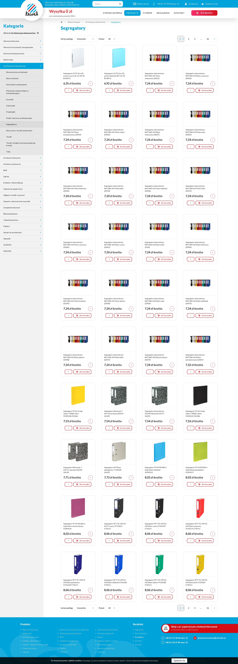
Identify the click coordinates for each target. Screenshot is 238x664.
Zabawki (7, 239)
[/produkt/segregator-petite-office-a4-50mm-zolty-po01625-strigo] (200, 577)
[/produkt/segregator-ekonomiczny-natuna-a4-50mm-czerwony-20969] (200, 70)
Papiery (6, 226)
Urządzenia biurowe (11, 208)
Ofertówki (10, 106)
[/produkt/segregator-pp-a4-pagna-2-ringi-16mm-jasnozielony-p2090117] (200, 464)
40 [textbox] (109, 39)
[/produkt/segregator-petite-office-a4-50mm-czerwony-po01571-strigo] (200, 520)
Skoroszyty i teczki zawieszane (19, 130)
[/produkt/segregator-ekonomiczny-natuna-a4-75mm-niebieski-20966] (159, 183)
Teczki (9, 137)
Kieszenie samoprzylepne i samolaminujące (17, 92)
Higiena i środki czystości (14, 195)
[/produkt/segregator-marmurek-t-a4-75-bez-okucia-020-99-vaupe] (119, 408)
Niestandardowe (10, 214)
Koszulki (9, 99)
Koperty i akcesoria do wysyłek (16, 201)
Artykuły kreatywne (12, 158)
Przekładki (10, 112)
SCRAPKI (7, 245)
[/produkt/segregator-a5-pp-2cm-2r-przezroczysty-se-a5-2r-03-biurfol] (78, 70)
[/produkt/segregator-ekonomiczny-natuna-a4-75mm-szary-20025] (200, 126)
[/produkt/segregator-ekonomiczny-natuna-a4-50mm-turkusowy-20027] (159, 126)
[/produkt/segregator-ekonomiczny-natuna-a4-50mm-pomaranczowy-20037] (200, 351)
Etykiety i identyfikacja (13, 183)
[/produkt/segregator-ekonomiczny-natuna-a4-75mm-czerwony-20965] (78, 239)
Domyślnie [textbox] (81, 39)
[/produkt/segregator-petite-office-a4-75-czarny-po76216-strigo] (119, 520)
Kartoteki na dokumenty (16, 84)
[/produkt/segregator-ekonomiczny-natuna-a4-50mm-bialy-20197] (119, 351)
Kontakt (179, 13)
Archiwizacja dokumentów (14, 66)
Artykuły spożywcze (12, 164)
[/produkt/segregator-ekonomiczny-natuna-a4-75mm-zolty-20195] (200, 183)
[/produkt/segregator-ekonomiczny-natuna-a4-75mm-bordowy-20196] (78, 295)
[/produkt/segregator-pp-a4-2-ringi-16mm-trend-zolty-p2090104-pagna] (78, 408)
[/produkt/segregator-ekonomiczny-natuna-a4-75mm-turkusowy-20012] (159, 70)
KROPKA (7, 251)
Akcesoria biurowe (11, 41)
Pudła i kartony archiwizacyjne (19, 118)
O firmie (147, 13)
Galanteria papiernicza (12, 189)
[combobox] (85, 39)
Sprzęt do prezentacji (12, 232)
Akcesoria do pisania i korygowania (18, 47)
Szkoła (6, 176)
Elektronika (8, 60)
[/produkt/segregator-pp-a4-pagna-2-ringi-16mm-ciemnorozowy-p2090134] (78, 520)
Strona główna (112, 13)
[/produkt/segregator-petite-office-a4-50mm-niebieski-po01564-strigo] (119, 577)
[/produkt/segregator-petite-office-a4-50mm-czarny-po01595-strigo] (159, 520)
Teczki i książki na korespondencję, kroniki (21, 144)
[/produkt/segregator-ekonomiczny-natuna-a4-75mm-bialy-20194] (119, 183)
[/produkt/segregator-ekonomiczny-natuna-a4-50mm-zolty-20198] (159, 239)
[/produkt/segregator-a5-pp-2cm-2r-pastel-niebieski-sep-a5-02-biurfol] (119, 70)
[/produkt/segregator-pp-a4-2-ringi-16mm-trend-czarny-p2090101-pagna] (200, 408)
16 (208, 40)
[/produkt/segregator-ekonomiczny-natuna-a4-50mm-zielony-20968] (78, 351)
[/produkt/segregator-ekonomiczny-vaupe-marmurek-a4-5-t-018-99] (159, 408)
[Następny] (214, 39)
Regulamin (163, 13)
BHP (5, 170)
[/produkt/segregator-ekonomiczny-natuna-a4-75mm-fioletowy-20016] (78, 183)
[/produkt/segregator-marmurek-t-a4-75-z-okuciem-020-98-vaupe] (78, 464)
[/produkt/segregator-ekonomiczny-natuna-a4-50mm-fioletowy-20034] (200, 239)
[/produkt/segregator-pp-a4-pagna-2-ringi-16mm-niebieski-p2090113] (159, 464)
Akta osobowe (12, 78)
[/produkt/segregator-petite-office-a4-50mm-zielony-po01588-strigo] (159, 577)
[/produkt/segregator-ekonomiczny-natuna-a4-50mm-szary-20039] (159, 295)
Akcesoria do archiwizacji (17, 72)
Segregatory (11, 124)
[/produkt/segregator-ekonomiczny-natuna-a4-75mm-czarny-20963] (119, 126)
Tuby (8, 152)
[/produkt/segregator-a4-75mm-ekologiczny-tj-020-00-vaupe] (119, 464)
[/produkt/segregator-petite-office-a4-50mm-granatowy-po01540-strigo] (78, 577)
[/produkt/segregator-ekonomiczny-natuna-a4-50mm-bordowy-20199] (159, 351)
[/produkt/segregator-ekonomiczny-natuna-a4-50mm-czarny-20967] (119, 239)
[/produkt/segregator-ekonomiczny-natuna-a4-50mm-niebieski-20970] (200, 295)
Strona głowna (141, 633)
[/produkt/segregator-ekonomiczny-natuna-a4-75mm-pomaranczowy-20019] (78, 126)
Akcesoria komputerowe (13, 53)
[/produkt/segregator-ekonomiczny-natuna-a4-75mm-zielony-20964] (119, 295)
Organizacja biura (10, 220)
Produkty (132, 13)
